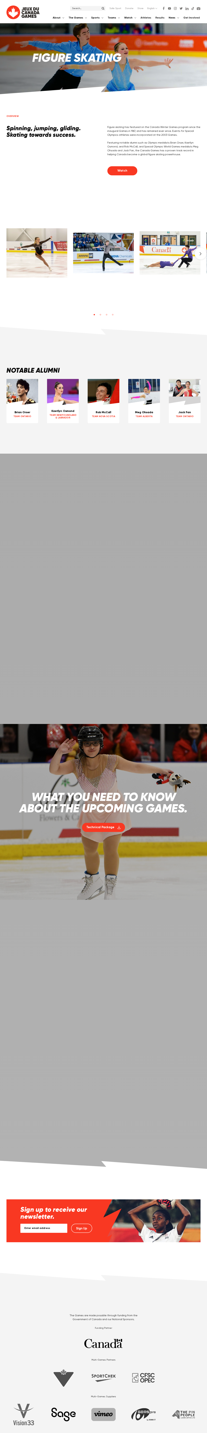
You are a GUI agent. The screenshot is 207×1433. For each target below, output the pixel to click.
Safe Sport (115, 8)
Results (159, 18)
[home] (23, 13)
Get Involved (191, 18)
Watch (122, 170)
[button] (152, 8)
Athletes (146, 18)
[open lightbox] (36, 253)
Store (140, 8)
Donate (129, 8)
